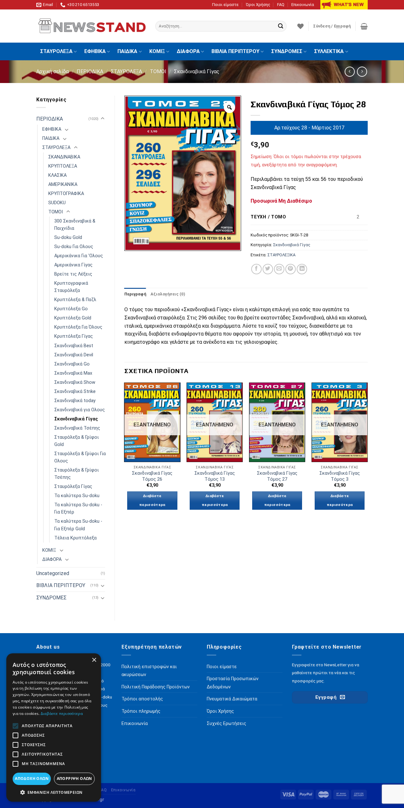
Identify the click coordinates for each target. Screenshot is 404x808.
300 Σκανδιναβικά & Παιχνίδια (74, 224)
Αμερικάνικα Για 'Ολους (78, 255)
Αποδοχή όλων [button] (32, 778)
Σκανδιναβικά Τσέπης (77, 428)
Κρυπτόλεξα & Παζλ (75, 299)
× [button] (94, 660)
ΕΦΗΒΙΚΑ (95, 51)
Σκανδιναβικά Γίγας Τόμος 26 (152, 476)
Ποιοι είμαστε (225, 4)
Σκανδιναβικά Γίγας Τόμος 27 (277, 476)
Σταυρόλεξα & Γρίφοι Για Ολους (80, 457)
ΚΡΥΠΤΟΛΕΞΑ (62, 166)
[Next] (367, 451)
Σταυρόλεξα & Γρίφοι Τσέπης (76, 473)
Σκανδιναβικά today (75, 400)
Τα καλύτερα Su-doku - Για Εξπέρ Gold (78, 525)
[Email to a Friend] (279, 269)
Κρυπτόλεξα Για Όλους (78, 327)
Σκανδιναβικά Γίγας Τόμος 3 (339, 476)
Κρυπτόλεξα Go (71, 309)
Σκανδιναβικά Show (74, 382)
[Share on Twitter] (268, 269)
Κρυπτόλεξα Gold (72, 318)
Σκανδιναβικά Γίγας (196, 71)
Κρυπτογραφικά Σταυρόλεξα (71, 287)
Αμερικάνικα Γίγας (73, 265)
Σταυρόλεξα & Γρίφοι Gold (76, 441)
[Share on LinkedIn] (302, 269)
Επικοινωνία (302, 4)
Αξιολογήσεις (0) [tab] (168, 294)
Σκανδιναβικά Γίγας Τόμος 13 (214, 476)
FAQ (280, 4)
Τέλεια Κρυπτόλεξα (75, 538)
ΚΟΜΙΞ (157, 51)
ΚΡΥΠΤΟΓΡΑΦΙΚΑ (66, 193)
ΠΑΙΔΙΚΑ (127, 51)
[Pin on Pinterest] (290, 269)
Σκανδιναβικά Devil (73, 355)
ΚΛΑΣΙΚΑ (57, 175)
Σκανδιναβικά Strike (75, 391)
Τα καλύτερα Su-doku (76, 495)
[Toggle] (102, 118)
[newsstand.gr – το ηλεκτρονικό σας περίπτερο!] (91, 26)
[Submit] (280, 26)
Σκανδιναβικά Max (73, 373)
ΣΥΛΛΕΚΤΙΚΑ (329, 51)
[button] (54, 792)
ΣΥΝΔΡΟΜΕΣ (286, 51)
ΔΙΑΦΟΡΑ (188, 51)
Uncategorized (52, 573)
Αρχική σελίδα (52, 71)
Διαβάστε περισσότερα (152, 500)
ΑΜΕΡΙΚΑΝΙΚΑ (62, 184)
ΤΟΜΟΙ (158, 71)
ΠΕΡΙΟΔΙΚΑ (90, 71)
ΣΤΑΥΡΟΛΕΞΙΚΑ (281, 254)
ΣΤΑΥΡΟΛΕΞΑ (56, 51)
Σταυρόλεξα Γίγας (73, 486)
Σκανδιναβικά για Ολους (79, 410)
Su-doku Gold (68, 237)
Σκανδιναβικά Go (72, 364)
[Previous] (124, 451)
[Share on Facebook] (256, 269)
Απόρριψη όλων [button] (74, 778)
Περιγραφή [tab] (135, 294)
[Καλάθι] (364, 26)
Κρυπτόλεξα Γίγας (73, 336)
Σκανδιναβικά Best (73, 345)
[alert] (53, 727)
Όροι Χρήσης (258, 4)
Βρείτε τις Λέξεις (73, 274)
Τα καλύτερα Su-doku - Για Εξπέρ (78, 508)
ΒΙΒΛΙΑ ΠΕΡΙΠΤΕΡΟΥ (235, 51)
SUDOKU (57, 202)
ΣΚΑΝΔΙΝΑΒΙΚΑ (64, 157)
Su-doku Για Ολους (73, 246)
